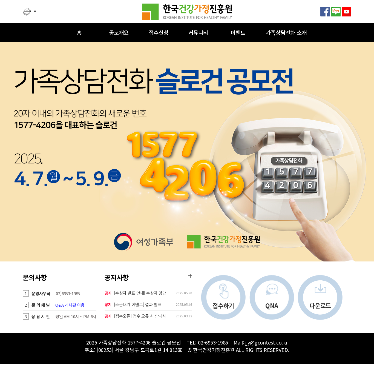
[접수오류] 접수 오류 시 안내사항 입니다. (144, 316)
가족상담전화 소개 (286, 32)
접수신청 (158, 32)
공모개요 (118, 32)
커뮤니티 (198, 32)
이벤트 (238, 32)
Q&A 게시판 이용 (70, 305)
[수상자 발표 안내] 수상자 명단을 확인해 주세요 (144, 293)
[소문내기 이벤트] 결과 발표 (138, 304)
